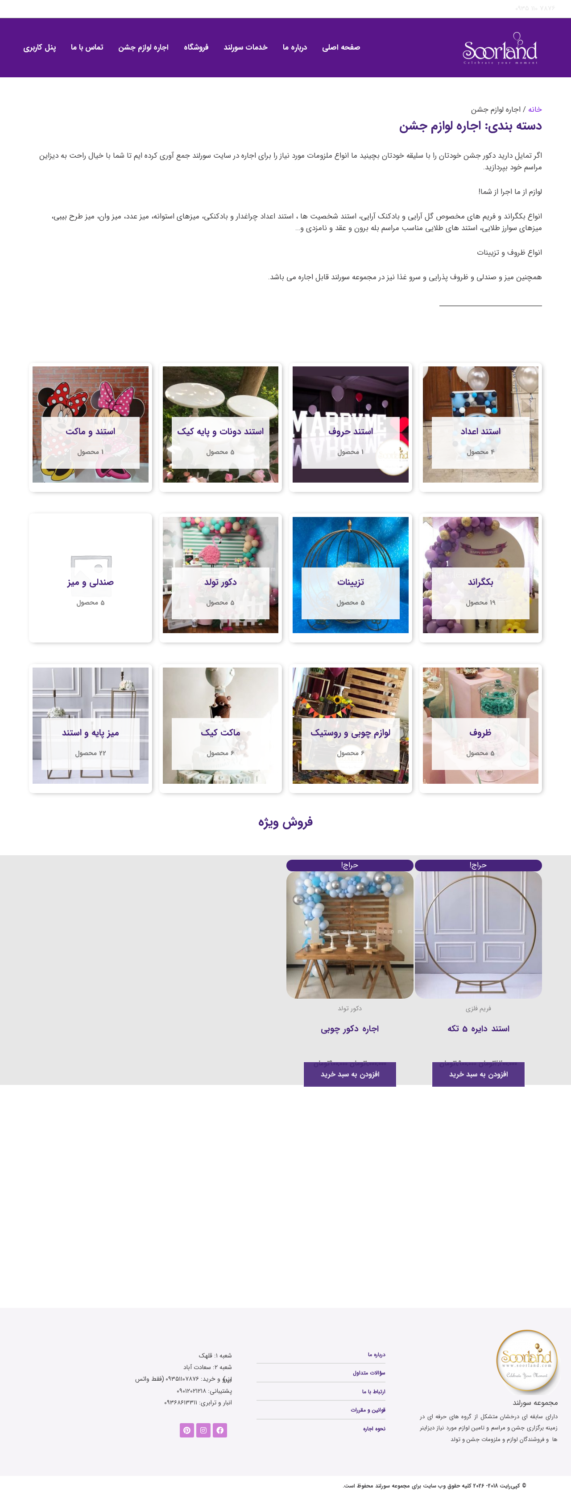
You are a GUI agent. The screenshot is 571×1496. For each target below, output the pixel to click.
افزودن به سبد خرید (478, 1074)
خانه (535, 110)
